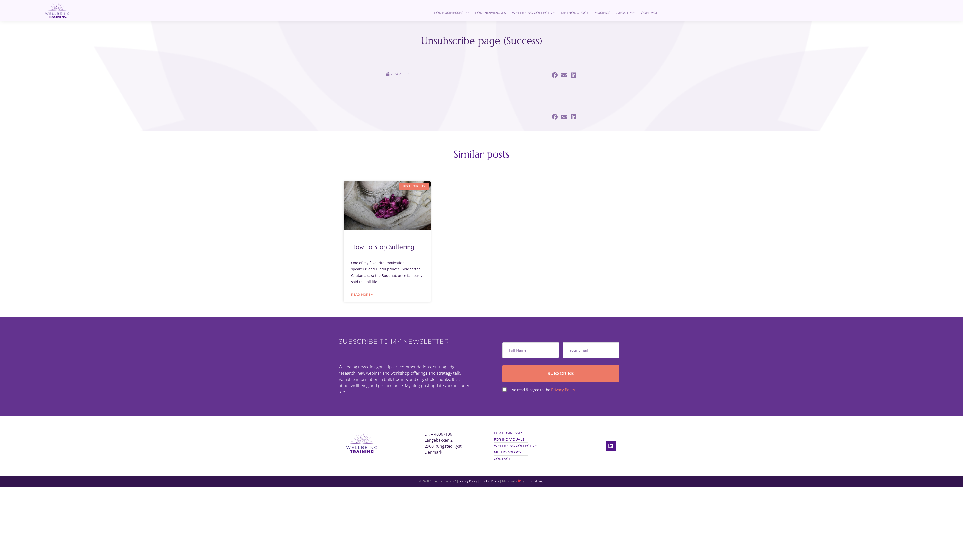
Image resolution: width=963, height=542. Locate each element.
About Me (625, 13)
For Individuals (490, 13)
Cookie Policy (489, 481)
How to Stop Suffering (382, 247)
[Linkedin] (611, 446)
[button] (554, 75)
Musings (602, 13)
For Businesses (448, 13)
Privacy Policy (563, 389)
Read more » (362, 294)
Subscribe (561, 373)
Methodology (575, 13)
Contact (649, 13)
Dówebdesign (534, 481)
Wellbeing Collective (533, 13)
